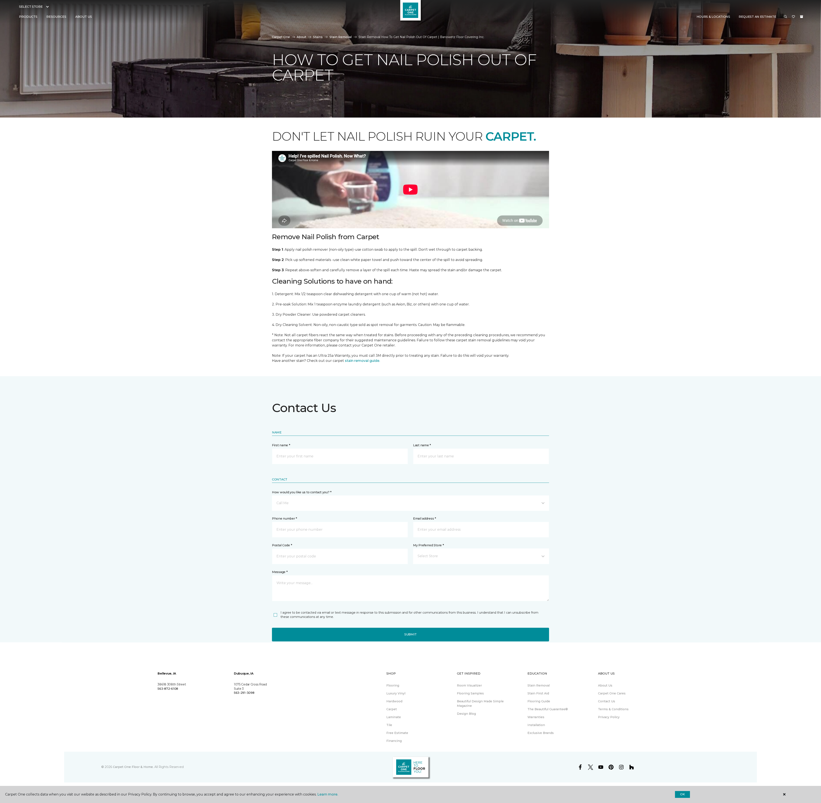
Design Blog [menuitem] (466, 714)
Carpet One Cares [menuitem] (612, 693)
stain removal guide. (362, 361)
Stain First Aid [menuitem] (538, 693)
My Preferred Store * (428, 545)
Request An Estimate (757, 17)
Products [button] (28, 17)
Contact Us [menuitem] (606, 701)
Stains (318, 37)
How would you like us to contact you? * (301, 492)
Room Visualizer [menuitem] (469, 685)
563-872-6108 (168, 689)
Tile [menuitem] (389, 725)
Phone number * (284, 518)
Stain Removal (340, 37)
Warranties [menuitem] (535, 717)
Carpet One (281, 37)
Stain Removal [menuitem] (538, 685)
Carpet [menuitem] (391, 709)
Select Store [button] (31, 7)
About (301, 37)
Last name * (422, 445)
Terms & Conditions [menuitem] (613, 709)
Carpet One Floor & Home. (133, 767)
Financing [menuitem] (394, 741)
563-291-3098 (244, 693)
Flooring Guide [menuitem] (538, 701)
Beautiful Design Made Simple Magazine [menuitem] (480, 703)
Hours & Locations (713, 17)
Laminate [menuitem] (393, 717)
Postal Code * (282, 545)
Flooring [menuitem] (392, 685)
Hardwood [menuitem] (394, 701)
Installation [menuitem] (536, 725)
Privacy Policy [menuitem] (609, 717)
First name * (281, 445)
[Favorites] (793, 17)
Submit (410, 634)
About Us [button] (83, 17)
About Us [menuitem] (605, 685)
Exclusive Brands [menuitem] (540, 733)
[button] (785, 17)
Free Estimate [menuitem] (397, 733)
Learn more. (327, 794)
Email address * (424, 518)
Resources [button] (56, 17)
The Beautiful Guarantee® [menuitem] (547, 709)
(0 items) (801, 16)
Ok (682, 794)
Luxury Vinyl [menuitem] (395, 693)
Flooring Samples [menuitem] (470, 693)
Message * (279, 571)
